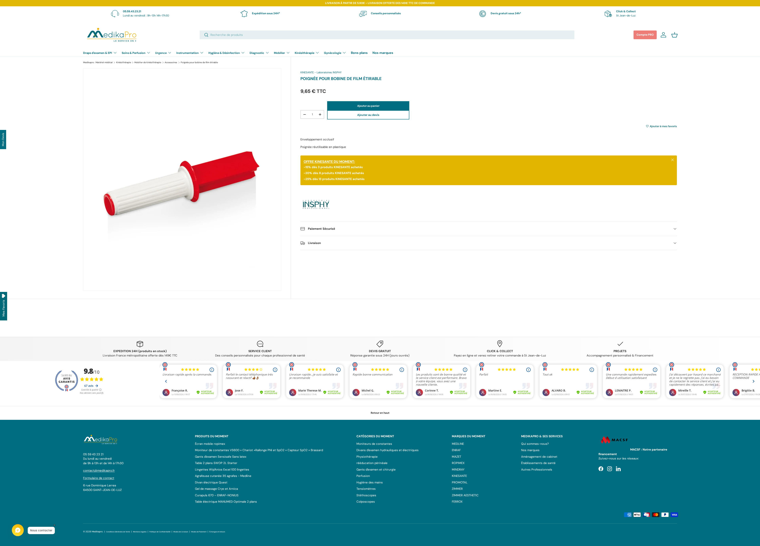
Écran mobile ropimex (210, 444)
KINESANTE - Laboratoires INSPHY (321, 72)
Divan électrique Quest (211, 482)
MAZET (456, 457)
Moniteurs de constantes (374, 444)
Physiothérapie (367, 457)
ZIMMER (457, 489)
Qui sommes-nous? (535, 444)
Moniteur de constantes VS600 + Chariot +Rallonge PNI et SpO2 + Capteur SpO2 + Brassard (259, 450)
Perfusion (363, 476)
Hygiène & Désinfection (224, 53)
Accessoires (171, 62)
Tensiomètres (366, 489)
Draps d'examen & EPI (97, 53)
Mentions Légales (139, 532)
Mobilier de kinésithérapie (147, 62)
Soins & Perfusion (133, 53)
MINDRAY (458, 470)
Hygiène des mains (369, 482)
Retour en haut (380, 413)
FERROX (457, 502)
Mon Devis (3, 139)
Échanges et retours (217, 532)
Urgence (161, 53)
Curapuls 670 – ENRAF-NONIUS (216, 495)
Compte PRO (645, 34)
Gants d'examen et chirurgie (376, 470)
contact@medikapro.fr (99, 471)
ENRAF (456, 450)
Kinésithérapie (304, 53)
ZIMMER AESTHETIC (465, 495)
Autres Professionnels (536, 470)
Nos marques (382, 53)
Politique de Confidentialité (159, 532)
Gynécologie (332, 53)
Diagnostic (257, 53)
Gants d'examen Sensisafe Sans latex (220, 457)
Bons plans (359, 53)
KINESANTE (459, 476)
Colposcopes (365, 502)
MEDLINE (458, 444)
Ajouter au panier (368, 105)
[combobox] (387, 34)
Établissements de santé (538, 463)
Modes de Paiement (198, 532)
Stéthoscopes (366, 495)
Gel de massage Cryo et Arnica (216, 489)
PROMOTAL (459, 482)
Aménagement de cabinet (539, 457)
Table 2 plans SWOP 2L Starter (216, 463)
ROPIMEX (458, 463)
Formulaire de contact (98, 478)
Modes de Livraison (180, 532)
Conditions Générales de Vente (118, 532)
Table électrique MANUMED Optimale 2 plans (226, 502)
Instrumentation (187, 53)
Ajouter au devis (368, 115)
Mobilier (279, 53)
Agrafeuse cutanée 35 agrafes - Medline (223, 476)
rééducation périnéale (372, 463)
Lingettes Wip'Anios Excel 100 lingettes (222, 470)
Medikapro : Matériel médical (98, 62)
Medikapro (97, 531)
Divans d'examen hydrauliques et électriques (387, 450)
